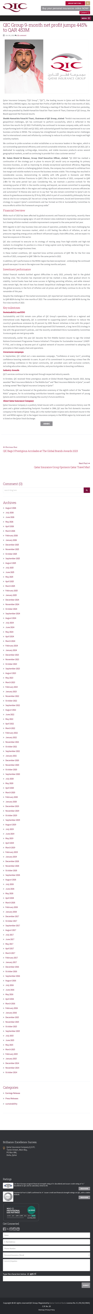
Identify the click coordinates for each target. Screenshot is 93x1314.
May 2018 (9, 893)
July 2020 (9, 778)
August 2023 (10, 673)
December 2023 (12, 654)
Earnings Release (12, 1093)
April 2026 (9, 526)
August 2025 (10, 563)
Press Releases (11, 1098)
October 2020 (11, 769)
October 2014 (11, 1072)
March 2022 (10, 728)
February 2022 (11, 733)
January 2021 (11, 755)
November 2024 (12, 604)
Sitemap (41, 1310)
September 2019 (12, 820)
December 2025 (12, 544)
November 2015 (12, 1022)
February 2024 (11, 645)
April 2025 (9, 581)
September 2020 (12, 774)
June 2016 (9, 989)
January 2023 (11, 691)
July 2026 (9, 512)
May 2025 (9, 576)
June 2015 (9, 1040)
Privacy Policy (50, 1310)
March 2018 (10, 902)
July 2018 (9, 884)
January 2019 (11, 856)
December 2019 (12, 806)
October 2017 (11, 921)
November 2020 (12, 765)
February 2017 (11, 957)
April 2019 (9, 843)
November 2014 (12, 1067)
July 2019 (9, 829)
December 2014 (12, 1063)
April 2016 (9, 999)
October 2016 (11, 971)
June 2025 (9, 572)
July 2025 (9, 567)
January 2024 (11, 650)
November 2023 (12, 659)
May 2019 (9, 838)
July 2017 (9, 934)
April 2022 (9, 723)
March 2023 (10, 682)
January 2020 (11, 801)
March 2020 (10, 792)
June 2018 (9, 889)
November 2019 (12, 811)
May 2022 (9, 719)
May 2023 (9, 677)
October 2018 (11, 870)
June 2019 (9, 833)
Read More (84, 1189)
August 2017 (10, 930)
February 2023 (11, 687)
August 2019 (10, 824)
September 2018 (12, 875)
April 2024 (9, 636)
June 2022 (9, 714)
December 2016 (12, 967)
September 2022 (12, 705)
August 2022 (10, 710)
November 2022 (12, 696)
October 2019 (11, 815)
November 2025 (12, 549)
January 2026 (11, 540)
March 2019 (10, 847)
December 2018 (12, 861)
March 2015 (10, 1049)
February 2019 (11, 852)
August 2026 (10, 508)
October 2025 (11, 554)
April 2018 (9, 898)
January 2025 (11, 595)
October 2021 (11, 746)
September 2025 (12, 558)
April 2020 (9, 788)
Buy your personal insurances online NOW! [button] (65, 8)
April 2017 (9, 948)
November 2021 (12, 742)
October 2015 (11, 1026)
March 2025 (10, 586)
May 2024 (9, 632)
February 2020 (11, 797)
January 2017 (11, 962)
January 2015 (11, 1058)
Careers (83, 12)
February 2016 (11, 1008)
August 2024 (10, 618)
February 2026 (11, 535)
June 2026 (9, 517)
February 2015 (11, 1054)
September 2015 (12, 1031)
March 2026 (10, 531)
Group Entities (74, 3)
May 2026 (9, 521)
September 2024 (12, 613)
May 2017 (9, 944)
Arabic (46, 423)
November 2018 (12, 866)
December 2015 (12, 1017)
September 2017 (12, 925)
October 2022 (11, 700)
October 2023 (11, 664)
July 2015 (9, 1035)
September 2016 (12, 976)
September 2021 (12, 751)
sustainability (11, 1103)
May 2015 (9, 1045)
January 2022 (11, 737)
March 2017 (10, 953)
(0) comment (21, 35)
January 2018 (11, 911)
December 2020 (12, 760)
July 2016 (9, 985)
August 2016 (10, 980)
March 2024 (10, 641)
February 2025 (11, 590)
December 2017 (12, 916)
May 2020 (9, 783)
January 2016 (11, 1012)
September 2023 (12, 668)
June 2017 (9, 939)
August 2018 (10, 879)
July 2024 (9, 622)
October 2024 (11, 609)
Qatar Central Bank (58, 1303)
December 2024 (12, 599)
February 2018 (11, 907)
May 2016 (9, 994)
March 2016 (10, 1003)
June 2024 (9, 627)
